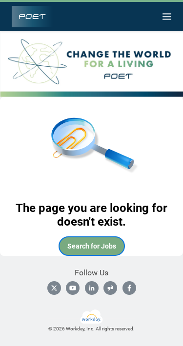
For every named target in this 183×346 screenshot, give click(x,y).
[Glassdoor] (110, 288)
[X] (54, 288)
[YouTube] (73, 288)
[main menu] (167, 16)
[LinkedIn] (92, 288)
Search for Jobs (91, 246)
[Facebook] (129, 288)
